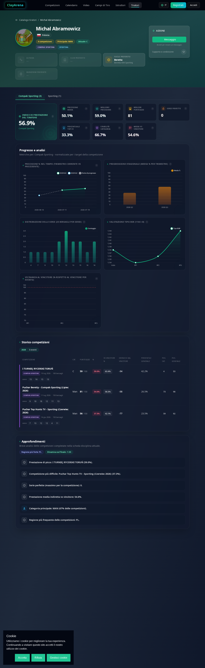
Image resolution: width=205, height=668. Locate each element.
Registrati (178, 5)
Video (86, 5)
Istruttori (120, 5)
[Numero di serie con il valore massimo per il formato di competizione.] (185, 108)
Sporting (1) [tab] (54, 95)
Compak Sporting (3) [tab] (30, 95)
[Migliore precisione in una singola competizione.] (119, 108)
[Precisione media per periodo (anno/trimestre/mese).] (170, 164)
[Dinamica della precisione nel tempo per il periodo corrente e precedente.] (96, 165)
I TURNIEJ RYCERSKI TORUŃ (37, 368)
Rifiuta (38, 657)
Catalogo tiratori (28, 19)
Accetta (22, 657)
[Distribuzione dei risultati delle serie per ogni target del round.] (84, 222)
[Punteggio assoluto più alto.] (152, 108)
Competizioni (52, 5)
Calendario (71, 5)
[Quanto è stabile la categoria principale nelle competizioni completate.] (119, 128)
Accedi (193, 5)
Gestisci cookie (58, 657)
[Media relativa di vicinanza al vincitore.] (152, 128)
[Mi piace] (183, 51)
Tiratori (135, 5)
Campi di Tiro (102, 5)
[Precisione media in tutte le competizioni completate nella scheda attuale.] (86, 108)
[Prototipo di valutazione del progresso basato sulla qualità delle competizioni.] (147, 222)
